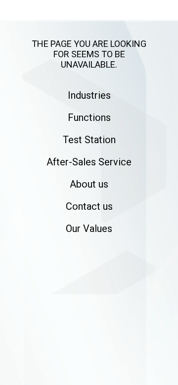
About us (89, 184)
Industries (89, 95)
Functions (89, 117)
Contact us (89, 206)
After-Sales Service (89, 162)
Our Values (89, 228)
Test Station (89, 140)
